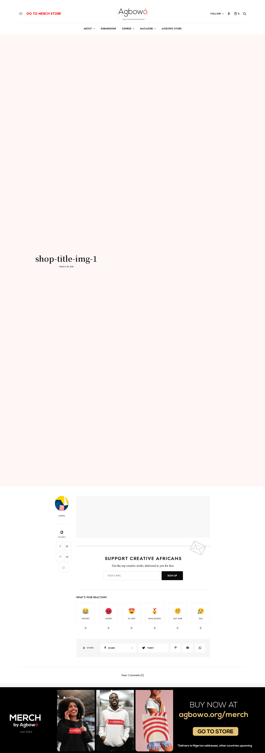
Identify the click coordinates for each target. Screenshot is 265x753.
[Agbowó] (132, 14)
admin (62, 516)
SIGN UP (172, 575)
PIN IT (145, 516)
